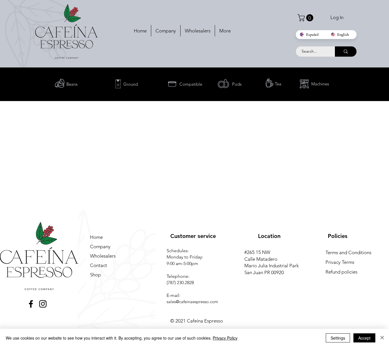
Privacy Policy (225, 338)
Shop (95, 275)
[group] (194, 117)
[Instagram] (43, 304)
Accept (364, 338)
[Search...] (346, 51)
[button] (306, 17)
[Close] (382, 337)
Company (100, 246)
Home (96, 237)
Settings (338, 338)
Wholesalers (103, 256)
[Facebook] (31, 304)
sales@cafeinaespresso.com (192, 301)
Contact (98, 265)
